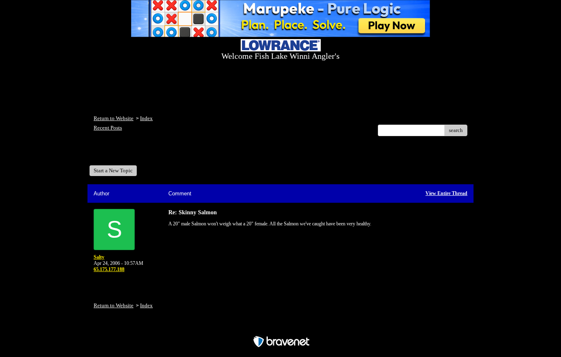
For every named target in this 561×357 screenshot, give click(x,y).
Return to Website (113, 118)
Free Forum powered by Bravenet (280, 327)
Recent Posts (108, 128)
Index (146, 118)
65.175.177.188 (109, 269)
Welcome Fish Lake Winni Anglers (138, 154)
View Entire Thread (446, 193)
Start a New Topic (113, 170)
